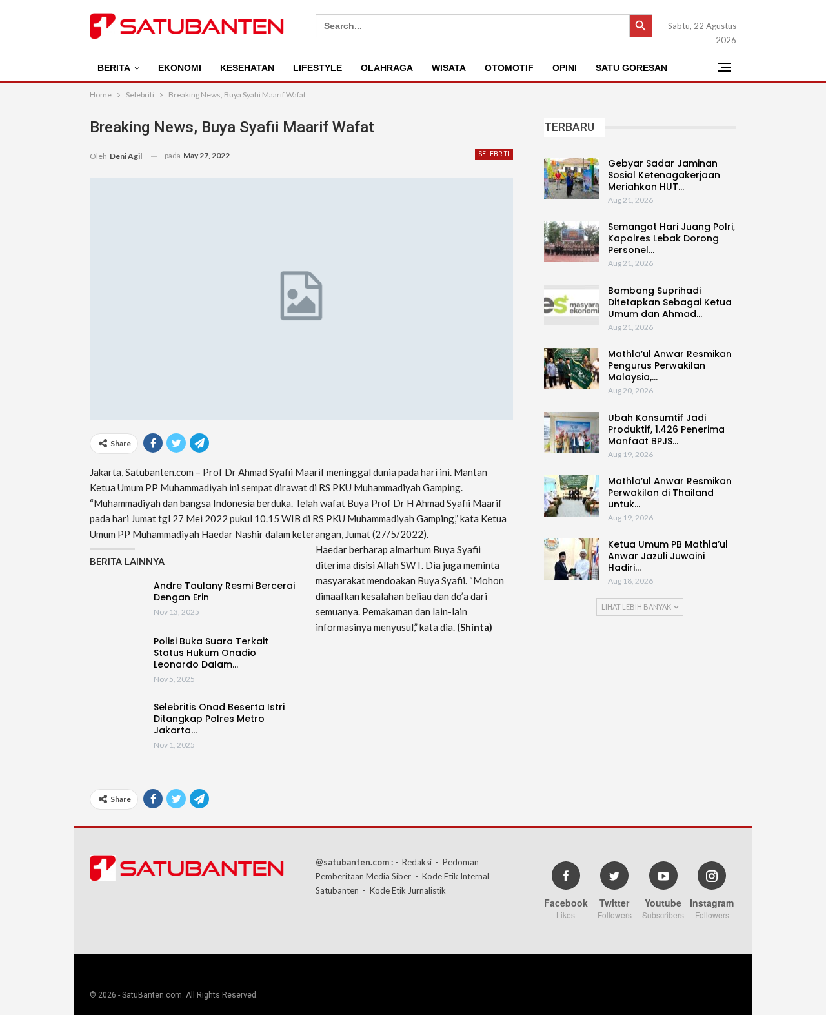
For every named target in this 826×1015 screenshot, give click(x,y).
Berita (113, 68)
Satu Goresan (631, 68)
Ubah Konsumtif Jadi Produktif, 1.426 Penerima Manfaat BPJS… (666, 429)
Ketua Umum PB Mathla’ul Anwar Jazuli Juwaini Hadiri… (668, 556)
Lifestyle (317, 68)
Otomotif (509, 68)
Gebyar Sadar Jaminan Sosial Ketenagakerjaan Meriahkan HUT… (664, 175)
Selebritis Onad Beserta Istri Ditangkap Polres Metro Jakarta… (219, 719)
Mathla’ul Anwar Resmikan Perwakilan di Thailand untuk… (670, 493)
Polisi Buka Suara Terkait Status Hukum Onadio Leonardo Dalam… (211, 653)
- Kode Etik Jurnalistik (404, 890)
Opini (564, 68)
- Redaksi (413, 862)
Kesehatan (247, 68)
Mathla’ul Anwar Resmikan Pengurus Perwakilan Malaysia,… (670, 365)
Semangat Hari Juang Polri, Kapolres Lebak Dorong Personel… (671, 238)
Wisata (449, 68)
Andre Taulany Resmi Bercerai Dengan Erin (224, 591)
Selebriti (494, 154)
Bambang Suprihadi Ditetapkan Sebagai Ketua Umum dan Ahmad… (670, 302)
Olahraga (387, 68)
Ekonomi (179, 68)
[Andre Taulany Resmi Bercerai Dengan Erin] (117, 600)
